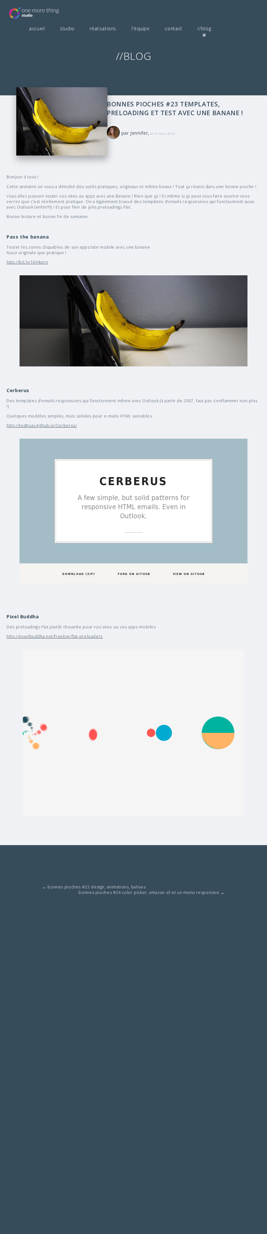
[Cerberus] (133, 511)
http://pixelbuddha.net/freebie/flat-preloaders (55, 636)
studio (67, 28)
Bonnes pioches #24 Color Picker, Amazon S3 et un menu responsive (151, 892)
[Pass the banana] (133, 321)
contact (173, 28)
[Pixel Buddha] (133, 732)
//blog (204, 28)
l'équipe (141, 28)
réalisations (103, 28)
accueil (37, 28)
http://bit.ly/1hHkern (27, 262)
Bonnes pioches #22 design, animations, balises (94, 887)
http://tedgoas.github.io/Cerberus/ (42, 425)
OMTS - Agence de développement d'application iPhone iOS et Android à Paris (44, 13)
